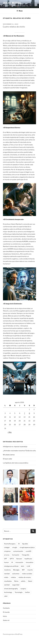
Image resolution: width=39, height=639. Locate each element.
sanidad (7, 585)
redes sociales (27, 574)
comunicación (18, 551)
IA (12, 562)
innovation (29, 562)
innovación (19, 562)
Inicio (5, 616)
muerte (30, 570)
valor (6, 596)
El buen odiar (7, 459)
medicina (7, 570)
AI (19, 544)
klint (22, 566)
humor (6, 562)
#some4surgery (10, 544)
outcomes (15, 574)
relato (6, 577)
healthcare (28, 559)
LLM (28, 566)
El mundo (6, 612)
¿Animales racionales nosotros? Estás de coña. (19, 451)
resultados (8, 581)
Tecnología (18, 592)
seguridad (15, 585)
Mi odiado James (9, 455)
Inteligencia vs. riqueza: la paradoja (15, 446)
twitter (27, 592)
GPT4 (12, 559)
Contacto (6, 608)
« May (10, 432)
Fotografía (25, 555)
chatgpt (7, 547)
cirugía (14, 547)
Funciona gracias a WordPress (12, 634)
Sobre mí (6, 620)
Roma (16, 581)
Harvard (19, 559)
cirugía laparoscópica (27, 547)
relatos (13, 577)
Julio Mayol (12, 2)
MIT (23, 570)
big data (25, 544)
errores (6, 555)
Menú (20, 11)
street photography (11, 589)
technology (8, 592)
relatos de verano (24, 577)
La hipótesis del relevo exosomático (15, 463)
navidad (7, 574)
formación (15, 555)
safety (23, 581)
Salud (30, 581)
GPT (5, 559)
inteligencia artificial (11, 566)
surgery (23, 589)
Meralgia (16, 570)
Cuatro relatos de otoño (14, 27)
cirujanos (7, 551)
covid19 (28, 551)
